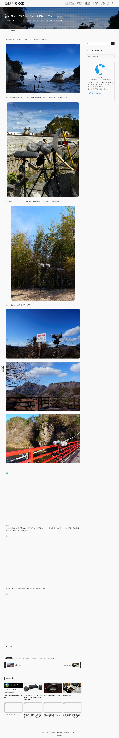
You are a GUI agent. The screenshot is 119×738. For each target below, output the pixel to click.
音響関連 (9, 20)
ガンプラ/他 (45, 732)
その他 (72, 732)
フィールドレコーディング (21, 20)
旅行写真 (59, 732)
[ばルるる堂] (14, 3)
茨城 (42, 20)
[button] (2, 367)
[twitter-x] (100, 98)
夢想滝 (34, 20)
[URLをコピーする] (2, 370)
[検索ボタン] (112, 3)
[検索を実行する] (113, 43)
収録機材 (30, 20)
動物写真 (66, 732)
